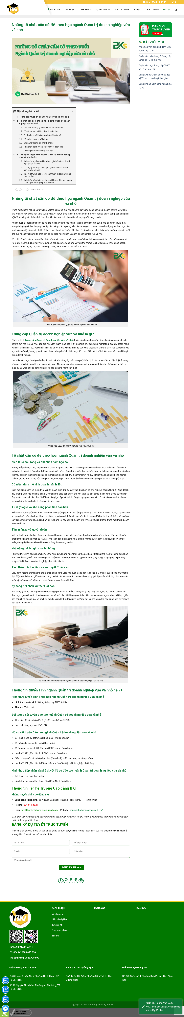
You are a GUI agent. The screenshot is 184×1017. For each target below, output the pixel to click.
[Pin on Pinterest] (76, 880)
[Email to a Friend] (71, 880)
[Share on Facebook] (60, 880)
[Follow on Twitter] (173, 2)
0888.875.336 (29, 952)
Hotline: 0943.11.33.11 (154, 2)
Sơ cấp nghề (102, 10)
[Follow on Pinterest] (175, 2)
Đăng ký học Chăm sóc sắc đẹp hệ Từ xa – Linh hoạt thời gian (154, 76)
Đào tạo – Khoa (121, 10)
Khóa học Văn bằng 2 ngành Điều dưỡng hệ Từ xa (155, 49)
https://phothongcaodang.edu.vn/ (86, 810)
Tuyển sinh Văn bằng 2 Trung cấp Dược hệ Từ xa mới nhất (155, 58)
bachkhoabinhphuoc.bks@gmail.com (40, 810)
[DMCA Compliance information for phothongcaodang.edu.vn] (20, 1012)
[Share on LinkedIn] (81, 880)
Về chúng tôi (58, 914)
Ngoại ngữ (151, 10)
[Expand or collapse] (73, 111)
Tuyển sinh (84, 10)
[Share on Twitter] (65, 880)
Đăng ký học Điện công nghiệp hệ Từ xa (155, 86)
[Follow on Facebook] (170, 2)
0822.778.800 (32, 957)
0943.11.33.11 (25, 947)
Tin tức (166, 10)
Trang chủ (55, 10)
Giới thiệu (69, 10)
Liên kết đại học (60, 919)
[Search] (176, 9)
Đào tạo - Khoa (59, 930)
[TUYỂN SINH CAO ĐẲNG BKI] (24, 8)
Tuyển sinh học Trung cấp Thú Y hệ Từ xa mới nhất (154, 67)
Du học (137, 10)
